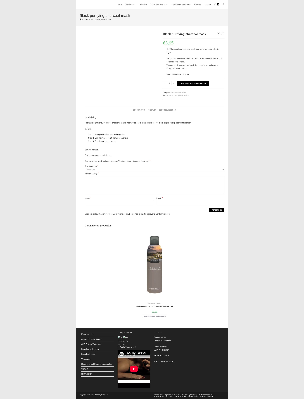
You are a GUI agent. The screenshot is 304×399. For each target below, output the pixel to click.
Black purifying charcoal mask (101, 19)
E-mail (159, 198)
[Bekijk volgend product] (222, 33)
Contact (84, 369)
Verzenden (85, 359)
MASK (180, 95)
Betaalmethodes (88, 354)
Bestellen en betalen (90, 349)
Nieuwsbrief (86, 374)
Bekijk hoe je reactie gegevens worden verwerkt (149, 214)
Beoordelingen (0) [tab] (167, 110)
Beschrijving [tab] (139, 110)
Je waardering (91, 166)
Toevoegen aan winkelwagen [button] (154, 316)
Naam (88, 198)
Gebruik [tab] (152, 110)
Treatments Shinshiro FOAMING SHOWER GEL (154, 306)
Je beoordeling (92, 173)
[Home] (80, 19)
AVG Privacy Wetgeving (91, 344)
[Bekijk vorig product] (218, 33)
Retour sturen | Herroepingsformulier (96, 364)
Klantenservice (87, 334)
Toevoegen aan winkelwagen (193, 84)
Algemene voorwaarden (91, 339)
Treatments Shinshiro (178, 92)
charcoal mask (172, 95)
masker (186, 95)
